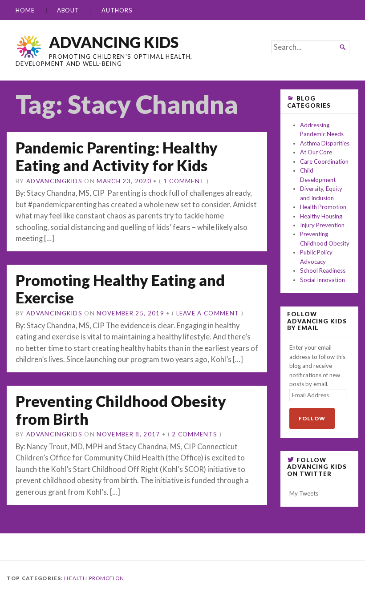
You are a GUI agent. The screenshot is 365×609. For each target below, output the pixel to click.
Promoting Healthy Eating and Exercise (120, 289)
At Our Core (316, 152)
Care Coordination (324, 161)
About (68, 10)
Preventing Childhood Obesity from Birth (121, 410)
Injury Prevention (322, 225)
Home (25, 10)
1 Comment (184, 181)
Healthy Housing (321, 216)
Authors (116, 10)
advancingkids (54, 181)
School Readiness (322, 270)
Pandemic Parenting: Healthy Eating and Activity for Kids (117, 156)
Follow (312, 418)
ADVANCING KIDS (113, 42)
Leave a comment (207, 313)
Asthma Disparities (324, 143)
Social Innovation (322, 279)
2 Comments (194, 434)
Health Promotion (323, 206)
